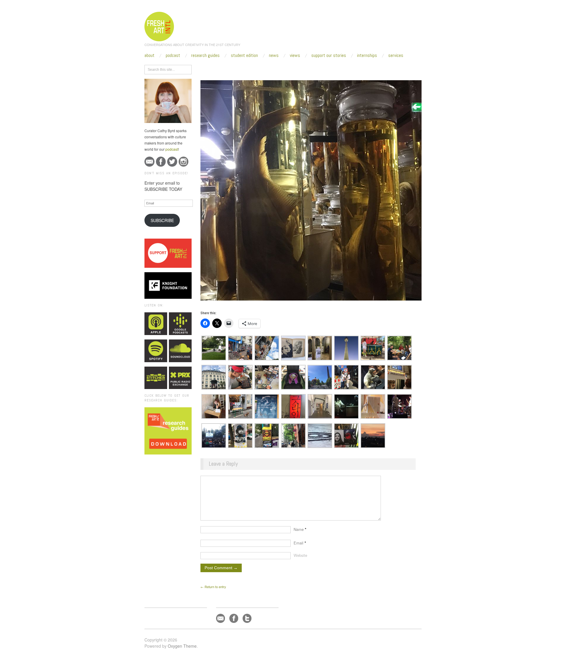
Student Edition (244, 55)
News (274, 55)
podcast (171, 149)
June (250, 68)
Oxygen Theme (182, 646)
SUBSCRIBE (162, 220)
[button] (213, 348)
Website (300, 555)
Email (300, 543)
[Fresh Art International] (159, 25)
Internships (367, 55)
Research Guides (205, 55)
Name (300, 529)
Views (295, 55)
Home (223, 68)
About (149, 55)
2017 (237, 68)
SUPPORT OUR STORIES (328, 55)
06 (262, 68)
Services (395, 55)
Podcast (173, 55)
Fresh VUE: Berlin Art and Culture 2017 (298, 68)
